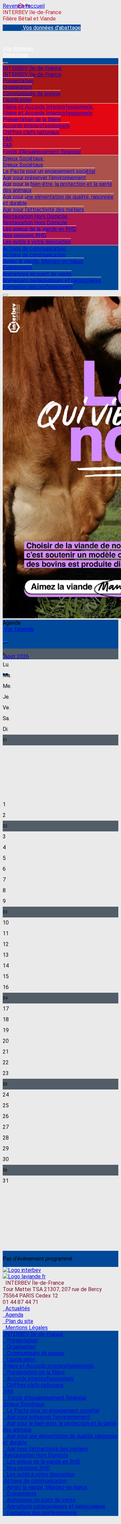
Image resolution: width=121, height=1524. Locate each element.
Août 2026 (16, 656)
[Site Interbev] (22, 1270)
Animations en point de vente (37, 274)
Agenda (13, 1315)
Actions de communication (35, 248)
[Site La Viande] (24, 1276)
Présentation (18, 81)
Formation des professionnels (38, 287)
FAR (8, 139)
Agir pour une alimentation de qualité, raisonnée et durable (58, 200)
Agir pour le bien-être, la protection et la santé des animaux (57, 187)
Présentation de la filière (32, 119)
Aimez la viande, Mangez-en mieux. (43, 261)
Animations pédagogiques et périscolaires (52, 280)
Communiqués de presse (32, 93)
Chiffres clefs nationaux (31, 132)
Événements (17, 267)
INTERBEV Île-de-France (33, 68)
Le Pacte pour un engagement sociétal (49, 171)
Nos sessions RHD (24, 235)
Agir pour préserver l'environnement (44, 177)
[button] (5, 642)
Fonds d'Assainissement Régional (42, 152)
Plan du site (18, 1321)
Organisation (17, 87)
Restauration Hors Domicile (36, 216)
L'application (17, 100)
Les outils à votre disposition (37, 242)
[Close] (5, 295)
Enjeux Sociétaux (23, 158)
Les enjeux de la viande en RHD (39, 229)
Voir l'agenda (18, 629)
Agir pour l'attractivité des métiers (43, 209)
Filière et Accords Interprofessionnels (48, 107)
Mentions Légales (25, 1327)
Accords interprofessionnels (36, 126)
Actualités (16, 1308)
